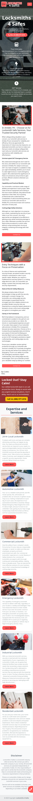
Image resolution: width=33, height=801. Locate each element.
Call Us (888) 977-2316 (16, 399)
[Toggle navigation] (29, 4)
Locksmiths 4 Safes (22, 798)
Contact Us (16, 235)
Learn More (9, 464)
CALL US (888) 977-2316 (17, 35)
